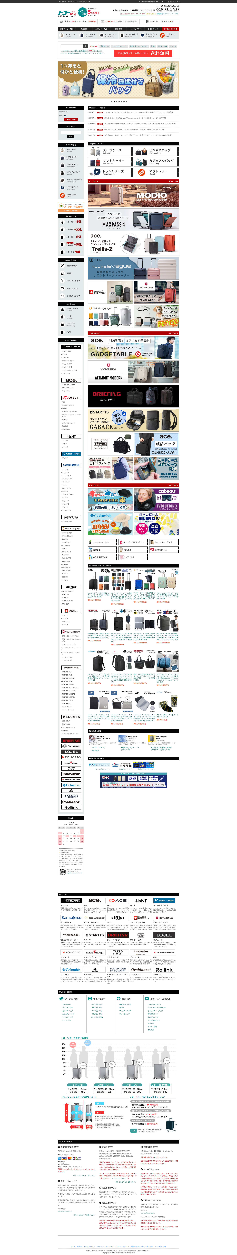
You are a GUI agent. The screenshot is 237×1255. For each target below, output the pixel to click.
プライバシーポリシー (121, 1246)
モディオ (65, 491)
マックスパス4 (67, 364)
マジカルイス (66, 552)
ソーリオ (65, 625)
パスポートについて (98, 748)
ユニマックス (66, 475)
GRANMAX (66, 561)
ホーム (73, 1246)
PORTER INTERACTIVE (70, 688)
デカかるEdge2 (67, 536)
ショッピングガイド (89, 1246)
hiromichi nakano (68, 405)
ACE (63, 402)
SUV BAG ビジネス (68, 727)
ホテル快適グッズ (154, 1020)
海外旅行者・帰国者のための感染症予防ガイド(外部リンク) (161, 749)
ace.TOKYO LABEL (68, 384)
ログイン (164, 1)
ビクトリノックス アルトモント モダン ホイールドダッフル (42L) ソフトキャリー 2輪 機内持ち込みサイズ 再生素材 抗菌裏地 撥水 (121, 637)
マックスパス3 (67, 367)
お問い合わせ (100, 1246)
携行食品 (151, 1030)
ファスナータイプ (125, 1011)
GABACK (65, 730)
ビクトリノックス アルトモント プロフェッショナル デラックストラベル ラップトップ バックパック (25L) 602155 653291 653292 (121, 678)
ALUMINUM (66, 545)
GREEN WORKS (67, 591)
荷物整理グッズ (153, 1014)
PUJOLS (65, 426)
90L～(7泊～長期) (97, 1017)
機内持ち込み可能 (125, 1004)
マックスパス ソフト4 (69, 370)
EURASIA (65, 594)
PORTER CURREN (68, 691)
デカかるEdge (67, 533)
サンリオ (173, 46)
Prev (62, 80)
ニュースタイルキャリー (70, 734)
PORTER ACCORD (68, 694)
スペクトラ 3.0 (67, 661)
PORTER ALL (66, 703)
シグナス (65, 615)
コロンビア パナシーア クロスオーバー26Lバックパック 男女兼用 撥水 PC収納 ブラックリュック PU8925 (98, 677)
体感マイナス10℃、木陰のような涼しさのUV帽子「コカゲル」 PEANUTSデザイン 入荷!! (134, 129)
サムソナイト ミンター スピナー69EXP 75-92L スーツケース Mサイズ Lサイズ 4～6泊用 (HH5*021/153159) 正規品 (144, 636)
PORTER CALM (67, 700)
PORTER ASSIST (68, 684)
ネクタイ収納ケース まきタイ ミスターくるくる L (167, 716)
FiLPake (65, 564)
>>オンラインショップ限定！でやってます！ (81, 51)
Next (176, 80)
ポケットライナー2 (68, 361)
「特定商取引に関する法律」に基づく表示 (141, 1246)
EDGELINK (66, 429)
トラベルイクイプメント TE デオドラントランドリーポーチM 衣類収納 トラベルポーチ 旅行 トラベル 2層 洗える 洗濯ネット (144, 717)
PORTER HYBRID (68, 678)
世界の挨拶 (95, 751)
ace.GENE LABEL (68, 388)
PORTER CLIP (67, 672)
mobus (64, 548)
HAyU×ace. (66, 391)
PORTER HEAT (67, 681)
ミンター (65, 485)
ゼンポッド (66, 482)
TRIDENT (65, 604)
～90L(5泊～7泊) (96, 1014)
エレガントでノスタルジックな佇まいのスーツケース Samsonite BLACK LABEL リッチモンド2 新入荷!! (139, 112)
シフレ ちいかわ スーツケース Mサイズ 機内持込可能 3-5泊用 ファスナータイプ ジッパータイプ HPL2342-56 (167, 596)
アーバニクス (66, 510)
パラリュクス (66, 488)
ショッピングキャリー (119, 46)
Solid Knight (66, 542)
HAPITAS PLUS (67, 601)
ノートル (65, 447)
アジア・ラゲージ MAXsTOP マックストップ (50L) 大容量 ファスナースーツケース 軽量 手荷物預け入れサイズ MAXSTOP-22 (144, 596)
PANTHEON (66, 567)
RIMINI (64, 408)
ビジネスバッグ (67, 1011)
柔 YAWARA (66, 724)
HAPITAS (65, 598)
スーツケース (66, 1004)
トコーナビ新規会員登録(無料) (149, 1)
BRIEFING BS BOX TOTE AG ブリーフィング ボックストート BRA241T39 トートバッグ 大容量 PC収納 (144, 677)
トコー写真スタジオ (160, 1246)
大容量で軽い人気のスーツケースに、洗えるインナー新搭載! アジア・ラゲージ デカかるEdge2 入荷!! (138, 135)
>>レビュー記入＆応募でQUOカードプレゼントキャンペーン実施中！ (82, 53)
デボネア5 (65, 504)
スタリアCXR (66, 351)
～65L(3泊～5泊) (96, 1011)
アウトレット (66, 1020)
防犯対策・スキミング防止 (139, 46)
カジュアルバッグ (68, 1014)
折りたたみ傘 (162, 46)
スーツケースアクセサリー (157, 1008)
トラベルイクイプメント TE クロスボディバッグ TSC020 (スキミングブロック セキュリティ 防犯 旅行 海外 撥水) (121, 717)
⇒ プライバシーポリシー (119, 1178)
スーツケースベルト (154, 1004)
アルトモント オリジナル (70, 636)
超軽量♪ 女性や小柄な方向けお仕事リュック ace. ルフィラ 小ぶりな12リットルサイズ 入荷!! (135, 118)
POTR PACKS (67, 707)
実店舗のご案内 (175, 1)
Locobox (65, 539)
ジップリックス (67, 479)
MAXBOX (65, 555)
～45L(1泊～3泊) (96, 1004)
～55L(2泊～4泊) (96, 1008)
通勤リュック (104, 46)
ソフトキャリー (67, 1008)
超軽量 (121, 1008)
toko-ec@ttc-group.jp (65, 1211)
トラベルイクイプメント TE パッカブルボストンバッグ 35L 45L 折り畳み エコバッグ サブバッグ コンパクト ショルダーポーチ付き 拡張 (167, 678)
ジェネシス (66, 621)
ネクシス (65, 498)
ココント (65, 440)
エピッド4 (65, 501)
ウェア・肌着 (152, 1027)
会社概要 (79, 1246)
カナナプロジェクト (69, 423)
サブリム (65, 507)
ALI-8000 (65, 580)
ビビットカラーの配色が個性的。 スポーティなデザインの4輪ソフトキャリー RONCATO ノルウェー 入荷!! (140, 124)
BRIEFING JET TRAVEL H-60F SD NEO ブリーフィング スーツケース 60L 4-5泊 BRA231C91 (98, 635)
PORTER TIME (67, 675)
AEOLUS (65, 574)
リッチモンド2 (67, 521)
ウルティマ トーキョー (69, 412)
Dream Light (66, 571)
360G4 (64, 354)
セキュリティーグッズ (155, 1011)
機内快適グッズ (153, 1017)
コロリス (65, 618)
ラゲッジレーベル (68, 710)
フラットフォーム (68, 494)
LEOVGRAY (66, 721)
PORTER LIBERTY (68, 697)
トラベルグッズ (67, 1017)
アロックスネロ (67, 657)
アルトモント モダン (69, 644)
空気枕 (153, 46)
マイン (64, 444)
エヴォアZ (65, 472)
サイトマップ (109, 1246)
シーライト (66, 469)
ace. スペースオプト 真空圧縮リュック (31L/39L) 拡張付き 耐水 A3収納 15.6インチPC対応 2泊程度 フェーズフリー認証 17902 (167, 636)
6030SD (65, 577)
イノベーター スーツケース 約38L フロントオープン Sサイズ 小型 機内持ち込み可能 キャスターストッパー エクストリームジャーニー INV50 (121, 597)
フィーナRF (66, 373)
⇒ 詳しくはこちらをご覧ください (83, 1175)
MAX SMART (66, 558)
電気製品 (151, 1023)
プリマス (65, 458)
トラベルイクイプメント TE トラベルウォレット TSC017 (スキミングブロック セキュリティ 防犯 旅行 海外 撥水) (98, 717)
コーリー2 (65, 357)
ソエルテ (65, 420)
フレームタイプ (124, 1014)
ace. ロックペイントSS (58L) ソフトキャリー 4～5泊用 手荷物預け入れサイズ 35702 (98, 595)
